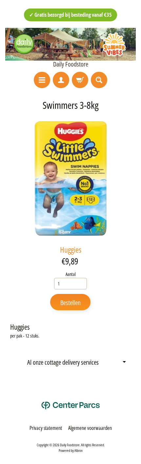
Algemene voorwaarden (90, 428)
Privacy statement (46, 428)
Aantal (71, 274)
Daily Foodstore (70, 64)
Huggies (70, 249)
